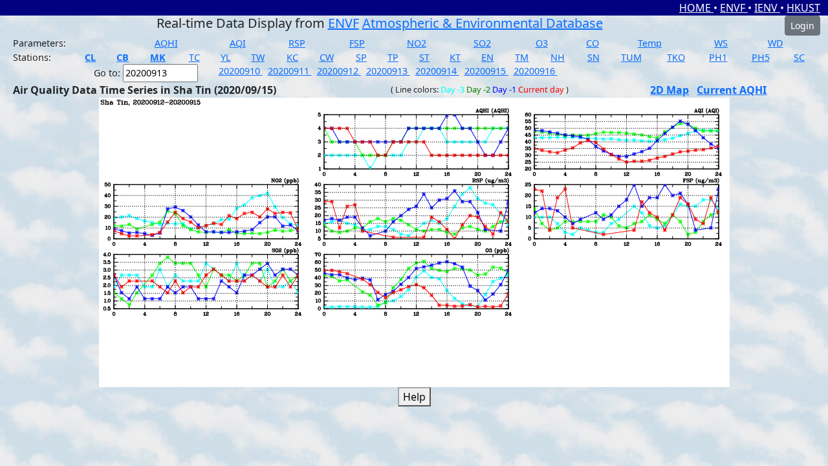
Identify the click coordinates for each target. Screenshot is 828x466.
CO (592, 43)
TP (392, 57)
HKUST (803, 8)
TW (258, 57)
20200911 (290, 71)
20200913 (388, 71)
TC (194, 57)
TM (521, 57)
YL (226, 57)
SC (799, 57)
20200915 (486, 71)
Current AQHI (732, 90)
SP (361, 57)
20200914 (437, 71)
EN (487, 57)
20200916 (536, 71)
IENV (767, 8)
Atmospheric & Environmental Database (482, 23)
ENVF (734, 8)
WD (775, 43)
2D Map (669, 90)
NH (557, 57)
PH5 (761, 57)
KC (292, 57)
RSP (297, 43)
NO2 (416, 43)
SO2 (482, 43)
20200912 (339, 71)
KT (455, 57)
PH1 (718, 57)
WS (721, 43)
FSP (357, 43)
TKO (676, 57)
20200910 (241, 71)
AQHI (166, 43)
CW (327, 57)
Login (802, 25)
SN (593, 57)
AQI (238, 43)
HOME (696, 8)
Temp (650, 43)
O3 (542, 43)
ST (424, 57)
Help (414, 397)
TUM (631, 57)
